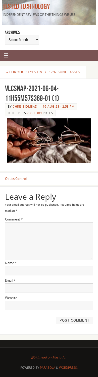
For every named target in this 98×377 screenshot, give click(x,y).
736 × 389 (34, 113)
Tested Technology (25, 7)
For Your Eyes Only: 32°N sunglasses (43, 72)
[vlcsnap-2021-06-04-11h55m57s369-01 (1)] (49, 140)
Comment (14, 219)
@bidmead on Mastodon (49, 357)
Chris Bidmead (25, 106)
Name (11, 263)
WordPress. (68, 367)
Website (11, 298)
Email (10, 280)
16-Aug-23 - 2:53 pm (59, 106)
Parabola (47, 367)
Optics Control (16, 179)
